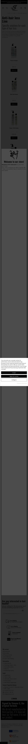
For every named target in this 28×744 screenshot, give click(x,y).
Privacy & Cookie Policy (22, 383)
